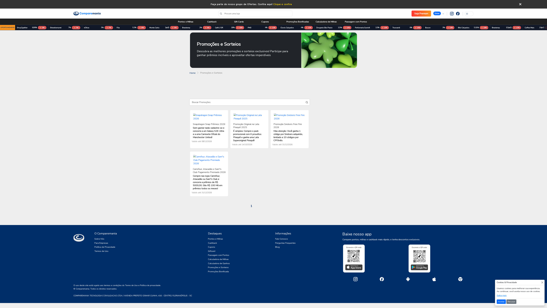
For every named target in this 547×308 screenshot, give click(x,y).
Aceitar (501, 301)
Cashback (212, 21)
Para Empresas (101, 243)
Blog (277, 247)
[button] (438, 13)
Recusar (511, 301)
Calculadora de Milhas (326, 21)
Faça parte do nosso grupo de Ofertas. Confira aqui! (242, 4)
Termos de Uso (101, 251)
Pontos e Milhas (185, 21)
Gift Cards (239, 21)
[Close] (542, 282)
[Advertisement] (273, 84)
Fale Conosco (281, 238)
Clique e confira (282, 4)
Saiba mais (502, 295)
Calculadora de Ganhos (219, 263)
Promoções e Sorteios (218, 267)
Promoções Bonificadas (297, 21)
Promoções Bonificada (218, 271)
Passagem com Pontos (356, 21)
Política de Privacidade (104, 247)
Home (192, 73)
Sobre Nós (99, 238)
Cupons (265, 21)
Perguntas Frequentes (285, 243)
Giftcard (211, 251)
